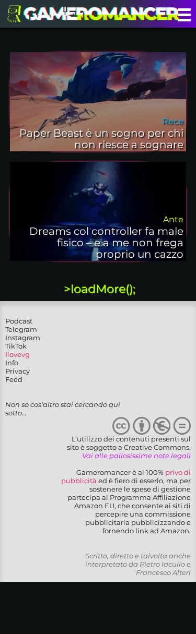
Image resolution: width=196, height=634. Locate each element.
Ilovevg (17, 354)
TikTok (16, 346)
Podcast (18, 321)
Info (11, 362)
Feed (13, 379)
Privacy (17, 371)
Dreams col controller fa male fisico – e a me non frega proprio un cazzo (106, 242)
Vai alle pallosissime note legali (136, 455)
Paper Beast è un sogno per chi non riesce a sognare (101, 139)
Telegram (21, 329)
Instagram (22, 337)
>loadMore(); (99, 289)
